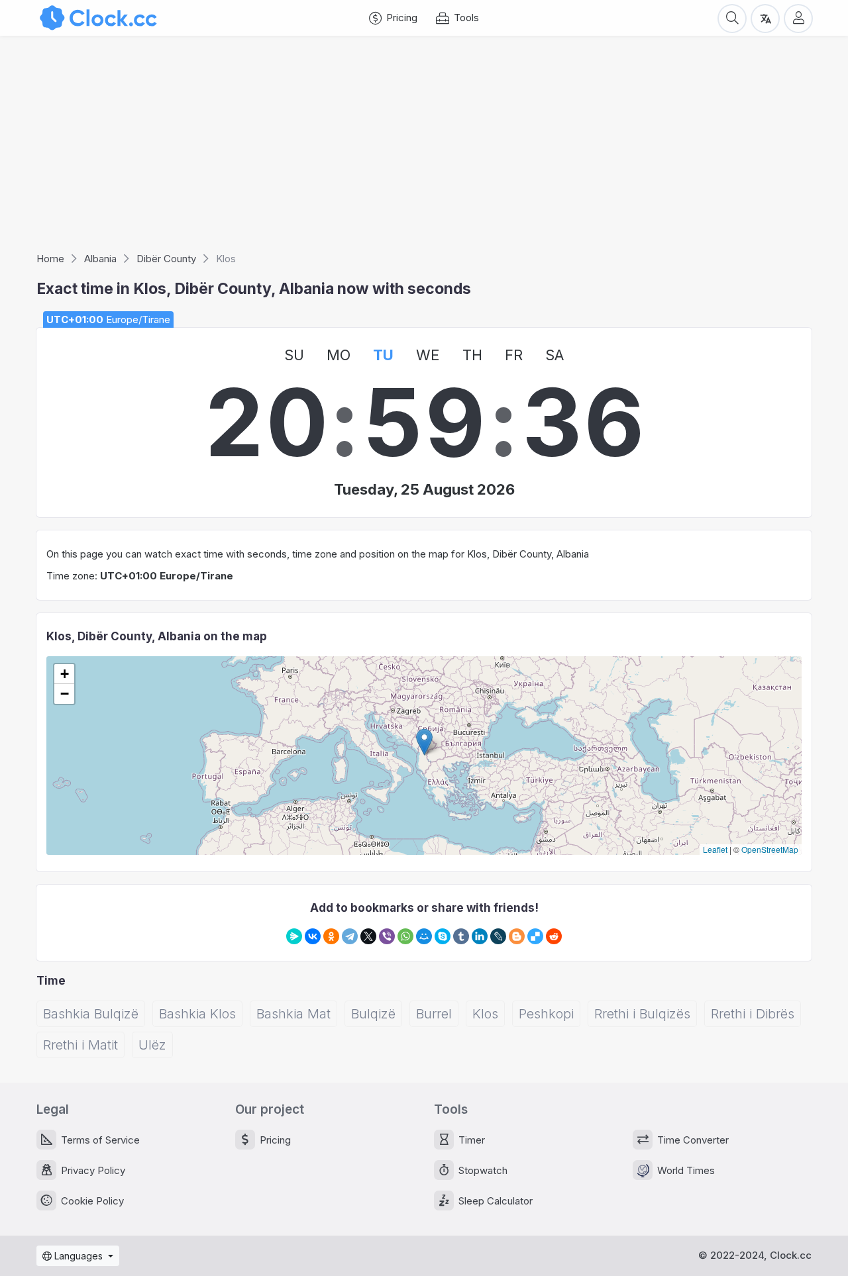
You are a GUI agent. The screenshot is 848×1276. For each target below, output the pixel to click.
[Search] (732, 18)
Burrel (434, 1014)
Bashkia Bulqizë (90, 1014)
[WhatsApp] (405, 936)
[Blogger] (517, 936)
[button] (424, 742)
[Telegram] (350, 936)
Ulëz (152, 1045)
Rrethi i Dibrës (752, 1014)
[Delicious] (535, 936)
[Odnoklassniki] (331, 936)
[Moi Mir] (424, 936)
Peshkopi (546, 1014)
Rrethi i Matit (80, 1045)
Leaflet (715, 849)
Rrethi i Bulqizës (642, 1014)
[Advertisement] (424, 148)
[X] (368, 936)
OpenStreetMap (769, 849)
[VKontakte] (313, 936)
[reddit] (554, 936)
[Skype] (442, 936)
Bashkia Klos (197, 1014)
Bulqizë (373, 1014)
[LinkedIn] (480, 936)
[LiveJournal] (498, 936)
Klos (485, 1014)
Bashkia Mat (293, 1014)
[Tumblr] (461, 936)
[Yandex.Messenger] (294, 936)
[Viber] (387, 936)
